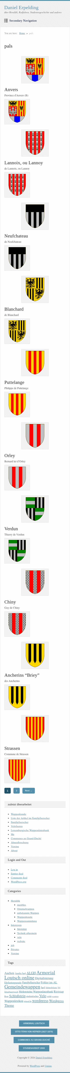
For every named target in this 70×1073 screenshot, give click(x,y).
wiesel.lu (27, 1001)
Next (28, 790)
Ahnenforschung (20, 842)
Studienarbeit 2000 (34, 1048)
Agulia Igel (20, 973)
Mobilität (22, 929)
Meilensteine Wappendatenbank (36, 991)
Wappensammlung (27, 921)
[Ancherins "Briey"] (35, 655)
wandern (55, 996)
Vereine (15, 846)
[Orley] (35, 435)
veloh (49, 996)
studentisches (32, 996)
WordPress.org (18, 881)
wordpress (40, 1000)
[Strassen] (35, 728)
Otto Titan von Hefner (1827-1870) (34, 1031)
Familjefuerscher (19, 822)
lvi (59, 987)
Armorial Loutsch (34, 1023)
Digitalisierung (44, 978)
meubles (21, 904)
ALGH (31, 973)
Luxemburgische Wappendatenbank (30, 830)
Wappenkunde (18, 814)
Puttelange (14, 382)
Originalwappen (25, 908)
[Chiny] (35, 582)
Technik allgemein (27, 933)
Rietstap (59, 991)
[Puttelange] (35, 362)
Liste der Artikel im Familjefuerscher (30, 818)
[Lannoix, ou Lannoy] (35, 143)
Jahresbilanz (51, 987)
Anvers (11, 89)
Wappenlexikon (13, 1001)
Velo (42, 995)
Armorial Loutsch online (29, 975)
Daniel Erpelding (21, 7)
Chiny (10, 601)
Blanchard (14, 309)
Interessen (16, 925)
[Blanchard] (35, 289)
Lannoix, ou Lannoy (23, 162)
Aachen (9, 973)
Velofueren (17, 826)
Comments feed (19, 877)
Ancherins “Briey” (21, 675)
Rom (6, 996)
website (21, 941)
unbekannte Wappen (28, 912)
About (14, 850)
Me (12, 834)
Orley (9, 455)
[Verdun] (35, 509)
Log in (14, 869)
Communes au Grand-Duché (26, 838)
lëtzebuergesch (11, 991)
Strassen (12, 748)
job (12, 945)
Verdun (11, 528)
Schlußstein (17, 995)
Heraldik (15, 900)
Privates (15, 949)
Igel (43, 987)
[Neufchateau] (35, 216)
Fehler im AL (49, 982)
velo (19, 937)
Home (22, 33)
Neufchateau (16, 235)
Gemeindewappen (22, 986)
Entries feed (17, 873)
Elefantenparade (13, 982)
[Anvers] (35, 69)
